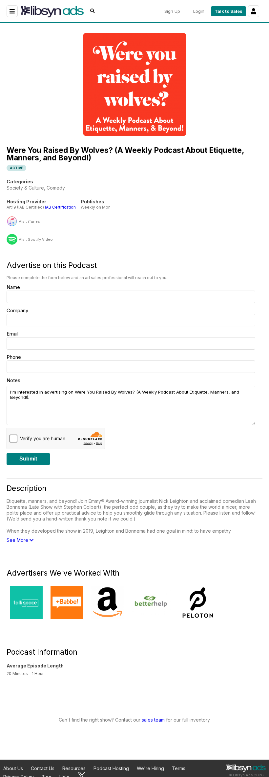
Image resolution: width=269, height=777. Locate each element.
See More (18, 540)
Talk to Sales (228, 11)
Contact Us (42, 768)
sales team (153, 720)
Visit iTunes (29, 221)
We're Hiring (150, 768)
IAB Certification (60, 207)
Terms (178, 768)
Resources (74, 768)
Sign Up (172, 11)
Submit (28, 458)
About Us (13, 768)
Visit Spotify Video (36, 239)
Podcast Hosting (111, 768)
